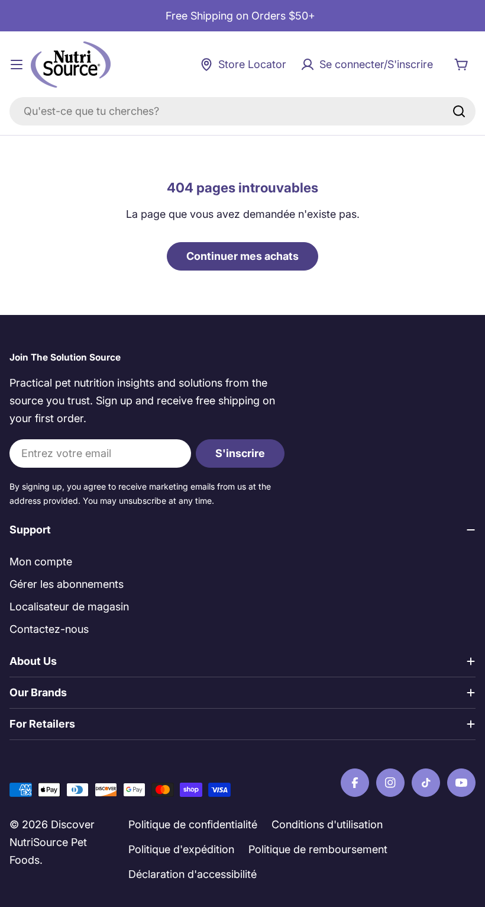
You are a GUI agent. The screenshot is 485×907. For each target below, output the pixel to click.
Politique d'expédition (181, 849)
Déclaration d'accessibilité (192, 874)
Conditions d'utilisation (327, 824)
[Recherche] (459, 111)
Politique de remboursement (317, 849)
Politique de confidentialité (192, 824)
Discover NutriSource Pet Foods (52, 842)
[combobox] (242, 111)
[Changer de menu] (16, 64)
